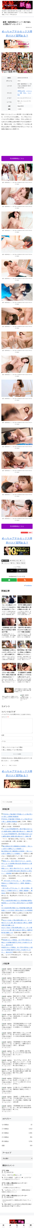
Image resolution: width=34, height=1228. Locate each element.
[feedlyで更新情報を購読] (9, 580)
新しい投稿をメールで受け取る (12, 750)
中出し (25, 93)
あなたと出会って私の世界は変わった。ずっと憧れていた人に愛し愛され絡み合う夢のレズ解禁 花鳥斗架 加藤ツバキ (16, 930)
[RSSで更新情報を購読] (25, 580)
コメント (5, 717)
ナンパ (29, 93)
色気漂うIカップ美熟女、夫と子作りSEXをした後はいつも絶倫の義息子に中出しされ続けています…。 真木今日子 (17, 950)
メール (3, 741)
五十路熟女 (6, 560)
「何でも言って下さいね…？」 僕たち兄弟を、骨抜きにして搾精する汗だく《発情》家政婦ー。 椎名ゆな (16, 890)
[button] (22, 571)
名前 (2, 735)
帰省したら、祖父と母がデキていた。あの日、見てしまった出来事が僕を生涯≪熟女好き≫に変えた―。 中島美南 (16, 871)
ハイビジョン (6, 563)
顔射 (21, 93)
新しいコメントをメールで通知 (12, 747)
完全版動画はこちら (17, 158)
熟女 (19, 95)
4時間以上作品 (21, 91)
